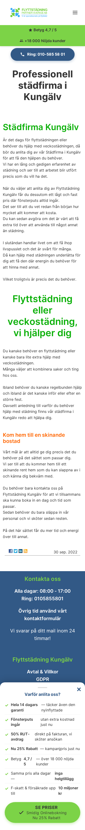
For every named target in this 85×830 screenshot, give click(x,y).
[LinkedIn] (20, 551)
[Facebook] (11, 551)
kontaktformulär (42, 618)
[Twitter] (15, 551)
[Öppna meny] (75, 12)
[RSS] (25, 551)
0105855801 (49, 598)
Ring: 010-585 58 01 (46, 54)
